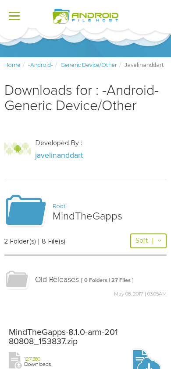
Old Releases (57, 279)
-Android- (40, 65)
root (59, 206)
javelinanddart (59, 155)
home (12, 65)
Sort (144, 240)
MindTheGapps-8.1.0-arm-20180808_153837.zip (63, 337)
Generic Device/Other (89, 65)
